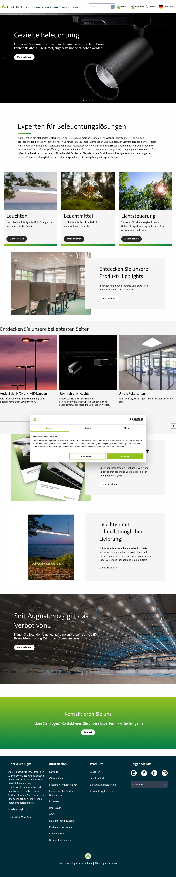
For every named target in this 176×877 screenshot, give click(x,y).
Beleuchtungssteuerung (103, 785)
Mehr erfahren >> (108, 568)
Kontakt (53, 772)
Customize (86, 456)
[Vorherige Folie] (3, 58)
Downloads (55, 801)
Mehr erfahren (24, 57)
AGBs (52, 814)
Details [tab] (88, 428)
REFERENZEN (55, 7)
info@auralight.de (18, 809)
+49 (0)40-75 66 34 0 (20, 817)
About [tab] (126, 428)
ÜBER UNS (67, 7)
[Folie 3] (89, 100)
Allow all (125, 456)
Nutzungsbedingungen (61, 821)
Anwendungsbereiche (101, 791)
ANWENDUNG (42, 7)
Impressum (55, 808)
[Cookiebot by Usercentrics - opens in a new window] (132, 419)
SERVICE (76, 7)
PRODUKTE (30, 7)
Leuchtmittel (97, 778)
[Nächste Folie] (173, 58)
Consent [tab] (49, 428)
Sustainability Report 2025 (63, 785)
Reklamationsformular (61, 827)
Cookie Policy (56, 834)
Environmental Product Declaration (61, 793)
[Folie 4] (92, 100)
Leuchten (95, 772)
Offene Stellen (57, 778)
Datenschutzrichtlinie (60, 840)
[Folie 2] (86, 100)
